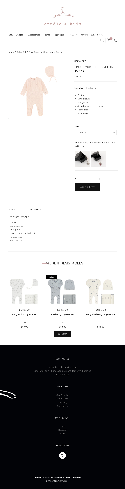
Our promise (62, 395)
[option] (39, 91)
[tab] (17, 209)
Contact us (62, 406)
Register (62, 430)
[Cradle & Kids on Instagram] (62, 455)
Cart (62, 433)
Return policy (62, 398)
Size (77, 126)
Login (62, 426)
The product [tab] (15, 209)
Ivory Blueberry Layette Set (101, 314)
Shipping (62, 402)
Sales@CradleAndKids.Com (62, 367)
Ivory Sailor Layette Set (24, 314)
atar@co (63, 481)
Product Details (85, 88)
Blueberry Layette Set (62, 314)
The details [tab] (34, 209)
